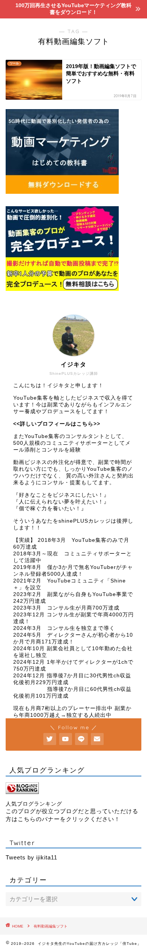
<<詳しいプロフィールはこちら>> (56, 424)
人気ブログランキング (34, 804)
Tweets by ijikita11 (31, 857)
